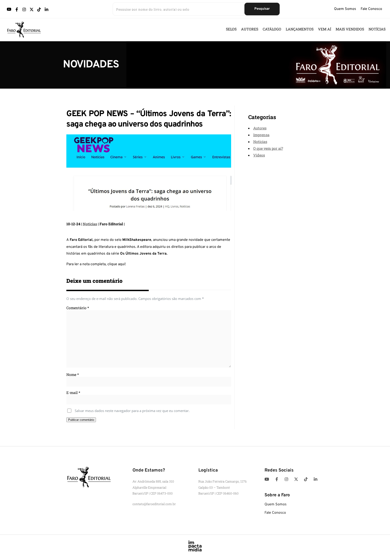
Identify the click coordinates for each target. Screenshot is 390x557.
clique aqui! (116, 264)
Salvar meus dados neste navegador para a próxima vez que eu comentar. (132, 410)
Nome (72, 374)
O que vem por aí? (268, 148)
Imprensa (261, 134)
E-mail (73, 392)
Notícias (90, 223)
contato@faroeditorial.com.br (154, 504)
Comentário (77, 307)
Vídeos (259, 155)
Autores (260, 128)
